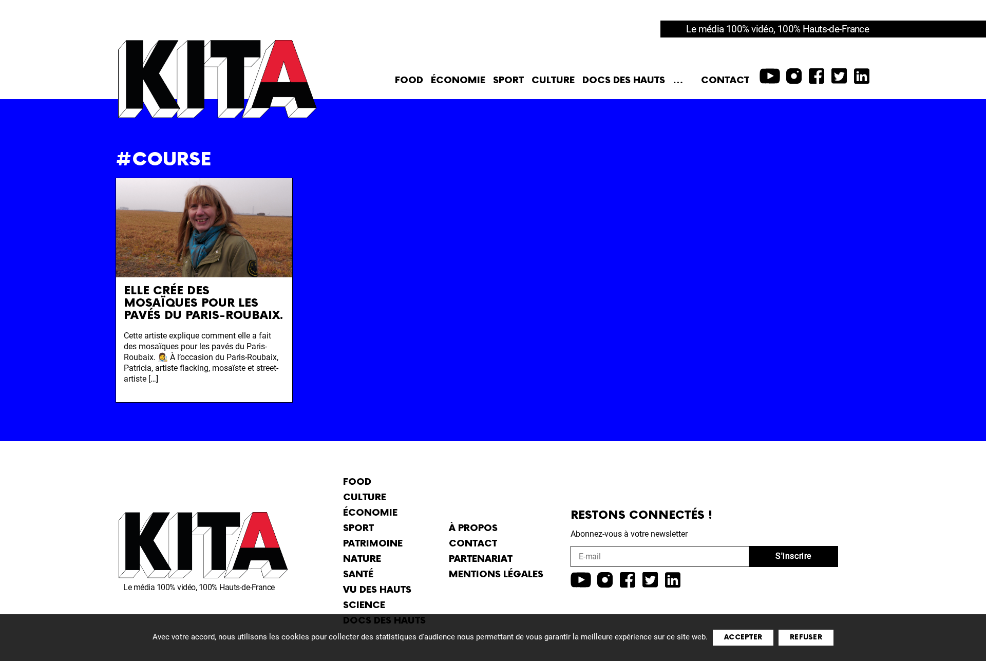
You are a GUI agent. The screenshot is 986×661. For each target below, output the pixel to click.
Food (409, 80)
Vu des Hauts (377, 589)
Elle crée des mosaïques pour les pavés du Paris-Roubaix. (203, 303)
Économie (458, 80)
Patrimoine (373, 543)
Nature (362, 559)
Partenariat (481, 559)
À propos (473, 528)
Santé (358, 574)
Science (364, 605)
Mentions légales (496, 574)
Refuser (806, 637)
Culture (553, 80)
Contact (725, 80)
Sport (508, 80)
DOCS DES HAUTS (623, 80)
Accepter (743, 637)
